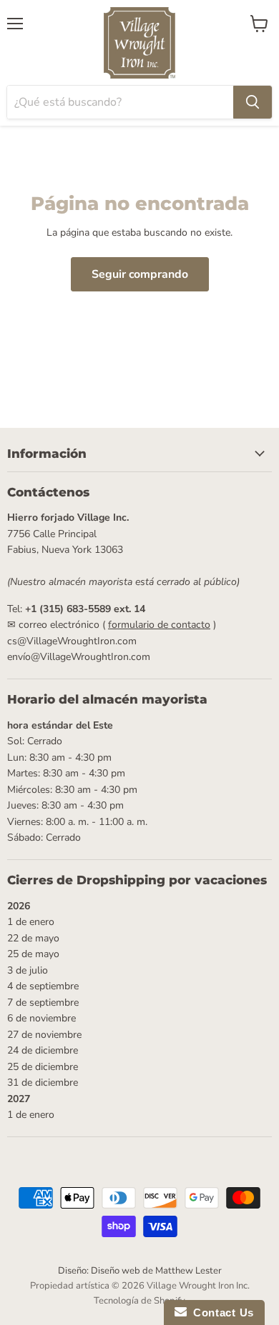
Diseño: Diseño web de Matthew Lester (140, 1270)
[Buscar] (252, 102)
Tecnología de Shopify (139, 1300)
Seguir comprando (140, 274)
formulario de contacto (159, 624)
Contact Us (220, 1312)
